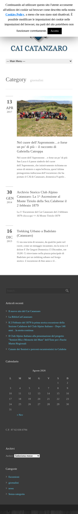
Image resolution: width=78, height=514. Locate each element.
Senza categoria (17, 494)
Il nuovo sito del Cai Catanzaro (25, 311)
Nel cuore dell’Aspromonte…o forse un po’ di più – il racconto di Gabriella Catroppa (42, 147)
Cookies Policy (14, 14)
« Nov (20, 414)
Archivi (9, 455)
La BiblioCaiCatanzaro (20, 316)
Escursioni (14, 476)
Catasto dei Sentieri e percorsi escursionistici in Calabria (37, 349)
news (11, 488)
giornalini (14, 482)
